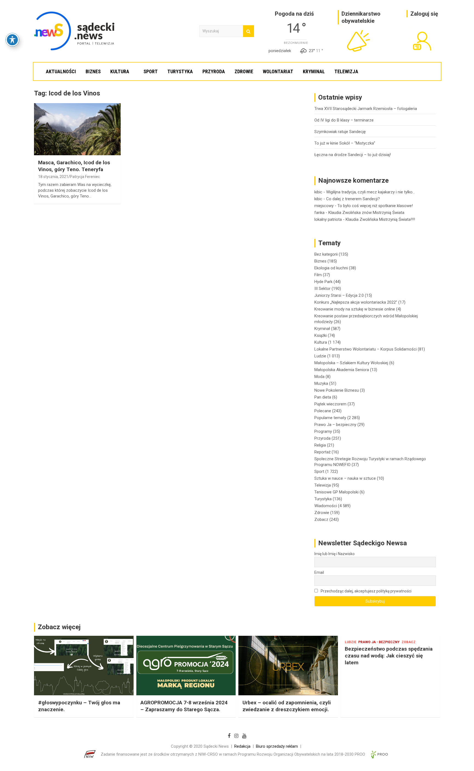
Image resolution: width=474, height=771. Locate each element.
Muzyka (321, 383)
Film (318, 274)
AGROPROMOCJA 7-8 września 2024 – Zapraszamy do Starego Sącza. (184, 706)
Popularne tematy (330, 417)
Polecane (322, 410)
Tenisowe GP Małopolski (336, 492)
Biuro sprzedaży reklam (277, 746)
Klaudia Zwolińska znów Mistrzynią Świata (366, 212)
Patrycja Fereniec (85, 176)
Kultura (119, 71)
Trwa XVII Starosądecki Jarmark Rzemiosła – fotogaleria (365, 108)
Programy (323, 431)
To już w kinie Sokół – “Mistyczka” (344, 143)
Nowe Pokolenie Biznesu (336, 390)
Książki (320, 335)
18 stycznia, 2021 (53, 176)
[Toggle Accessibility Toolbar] (12, 39)
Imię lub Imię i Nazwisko (334, 554)
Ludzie (320, 356)
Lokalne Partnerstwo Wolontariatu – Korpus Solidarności (365, 349)
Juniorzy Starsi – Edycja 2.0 (339, 295)
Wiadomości (325, 505)
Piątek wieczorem (330, 404)
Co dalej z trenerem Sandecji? (353, 198)
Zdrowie (244, 71)
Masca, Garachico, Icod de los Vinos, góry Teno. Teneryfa (74, 166)
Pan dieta (322, 397)
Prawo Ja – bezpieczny (335, 424)
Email (319, 572)
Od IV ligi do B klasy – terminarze (344, 120)
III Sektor (322, 288)
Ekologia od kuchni (331, 268)
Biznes (93, 71)
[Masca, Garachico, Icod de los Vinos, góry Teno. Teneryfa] (77, 129)
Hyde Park (323, 281)
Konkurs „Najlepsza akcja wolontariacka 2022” (355, 302)
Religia (320, 445)
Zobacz (321, 519)
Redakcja (242, 746)
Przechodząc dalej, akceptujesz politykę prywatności (365, 591)
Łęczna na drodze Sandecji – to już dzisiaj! (352, 154)
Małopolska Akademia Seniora (341, 369)
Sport (150, 71)
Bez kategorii (326, 254)
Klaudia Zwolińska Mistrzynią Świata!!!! (380, 219)
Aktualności (61, 71)
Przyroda (213, 71)
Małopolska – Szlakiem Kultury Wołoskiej (351, 362)
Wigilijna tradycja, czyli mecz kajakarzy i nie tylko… (370, 192)
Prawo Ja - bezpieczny (379, 642)
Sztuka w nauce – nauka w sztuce (345, 478)
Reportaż (322, 452)
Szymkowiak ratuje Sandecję (340, 131)
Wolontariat (278, 71)
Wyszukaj (248, 31)
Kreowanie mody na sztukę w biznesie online (354, 309)
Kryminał (314, 71)
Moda (319, 376)
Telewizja (346, 71)
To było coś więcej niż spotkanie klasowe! (375, 205)
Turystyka (180, 71)
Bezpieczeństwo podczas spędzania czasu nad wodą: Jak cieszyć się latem (389, 655)
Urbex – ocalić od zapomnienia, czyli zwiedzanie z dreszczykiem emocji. (286, 706)
